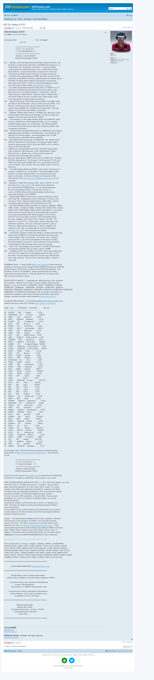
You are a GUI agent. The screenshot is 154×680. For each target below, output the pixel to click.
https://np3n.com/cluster (11, 637)
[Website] (64, 660)
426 (115, 57)
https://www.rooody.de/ (40, 264)
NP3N (112, 53)
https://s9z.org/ (17, 230)
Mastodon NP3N (77, 654)
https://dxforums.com (10, 632)
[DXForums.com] (18, 7)
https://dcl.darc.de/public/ (42, 85)
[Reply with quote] (105, 32)
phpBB (62, 665)
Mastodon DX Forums (88, 654)
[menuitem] (16, 15)
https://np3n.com (9, 630)
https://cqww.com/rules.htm (45, 303)
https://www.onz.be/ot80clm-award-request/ (38, 178)
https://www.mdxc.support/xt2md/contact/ (37, 525)
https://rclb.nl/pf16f (23, 185)
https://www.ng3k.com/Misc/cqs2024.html (31, 453)
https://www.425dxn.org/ (40, 566)
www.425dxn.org (33, 475)
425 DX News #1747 (14, 24)
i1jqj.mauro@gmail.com (38, 593)
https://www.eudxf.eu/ (48, 296)
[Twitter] (72, 660)
